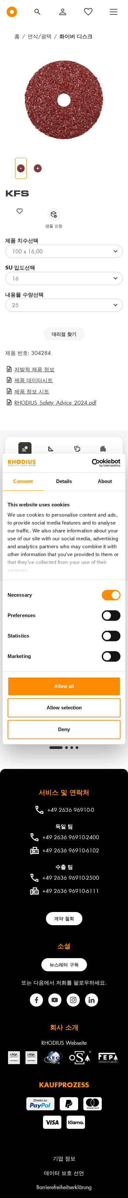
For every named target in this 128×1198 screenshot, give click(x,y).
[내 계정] (62, 12)
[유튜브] (54, 1000)
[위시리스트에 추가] (19, 211)
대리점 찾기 (64, 334)
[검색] (37, 12)
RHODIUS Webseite (64, 1042)
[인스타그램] (73, 1000)
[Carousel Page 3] (72, 747)
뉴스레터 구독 (64, 964)
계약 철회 (64, 918)
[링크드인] (91, 1000)
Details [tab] (64, 481)
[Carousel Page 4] (77, 747)
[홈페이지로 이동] (12, 12)
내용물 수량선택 (24, 294)
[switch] (111, 615)
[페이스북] (36, 1000)
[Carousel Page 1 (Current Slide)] (56, 747)
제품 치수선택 (21, 240)
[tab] (25, 448)
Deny (64, 729)
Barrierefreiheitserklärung (64, 1187)
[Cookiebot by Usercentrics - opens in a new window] (92, 463)
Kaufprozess (64, 1084)
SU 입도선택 (20, 267)
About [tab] (105, 481)
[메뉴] (113, 12)
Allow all (64, 686)
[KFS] (64, 99)
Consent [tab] (23, 481)
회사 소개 (64, 1027)
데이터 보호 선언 (64, 1173)
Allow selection (64, 707)
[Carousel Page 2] (66, 747)
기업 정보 (64, 1158)
